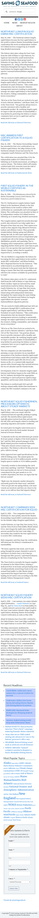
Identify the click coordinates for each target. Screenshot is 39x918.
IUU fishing (10, 777)
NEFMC (6, 794)
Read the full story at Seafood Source (15, 582)
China (17, 768)
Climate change (25, 768)
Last (10, 866)
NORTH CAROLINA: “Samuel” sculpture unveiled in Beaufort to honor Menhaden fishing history (18, 750)
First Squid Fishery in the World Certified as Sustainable (17, 188)
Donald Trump (28, 771)
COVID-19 (18, 771)
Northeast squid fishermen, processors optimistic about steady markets (19, 404)
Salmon (27, 815)
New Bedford (13, 794)
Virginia (12, 817)
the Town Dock (16, 606)
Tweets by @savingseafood (14, 900)
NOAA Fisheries (24, 805)
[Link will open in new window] (15, 19)
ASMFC (22, 763)
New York (30, 801)
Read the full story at (16, 123)
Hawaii (5, 777)
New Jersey (23, 802)
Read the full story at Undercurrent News (16, 173)
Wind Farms (17, 820)
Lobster (17, 777)
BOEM (6, 768)
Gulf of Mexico (26, 773)
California (11, 768)
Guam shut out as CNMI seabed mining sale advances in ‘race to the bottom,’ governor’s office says (19, 736)
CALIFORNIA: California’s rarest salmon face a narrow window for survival (19, 693)
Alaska (7, 763)
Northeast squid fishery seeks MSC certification (17, 596)
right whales (20, 815)
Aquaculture (15, 763)
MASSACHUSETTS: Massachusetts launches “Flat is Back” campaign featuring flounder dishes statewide (19, 729)
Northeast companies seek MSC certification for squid (19, 508)
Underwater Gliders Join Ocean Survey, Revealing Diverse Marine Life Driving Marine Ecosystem (19, 703)
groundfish (7, 773)
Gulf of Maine (15, 773)
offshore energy (16, 812)
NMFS (6, 805)
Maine (23, 776)
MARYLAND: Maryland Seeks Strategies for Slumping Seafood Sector (19, 712)
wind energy (8, 820)
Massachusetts (12, 779)
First (10, 858)
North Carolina (19, 808)
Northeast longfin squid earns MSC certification (17, 32)
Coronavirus (9, 771)
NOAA (12, 804)
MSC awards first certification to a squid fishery (16, 138)
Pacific (12, 814)
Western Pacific (22, 817)
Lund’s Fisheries (23, 603)
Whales (30, 817)
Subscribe (14, 888)
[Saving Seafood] (19, 6)
